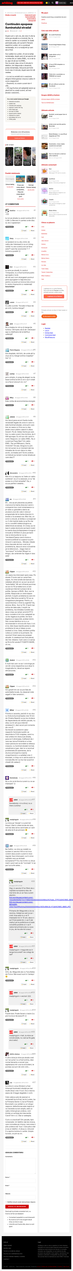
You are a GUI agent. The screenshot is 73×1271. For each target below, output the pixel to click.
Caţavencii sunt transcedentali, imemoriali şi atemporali (30, 17)
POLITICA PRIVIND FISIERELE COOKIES (14, 1256)
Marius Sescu (45, 258)
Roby (12, 238)
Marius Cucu (45, 254)
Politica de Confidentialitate (49, 1266)
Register (47, 328)
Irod (42, 237)
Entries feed (49, 333)
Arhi (8, 31)
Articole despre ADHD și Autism (50, 99)
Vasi (42, 279)
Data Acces (66, 1266)
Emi (11, 267)
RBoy (12, 398)
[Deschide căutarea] (52, 3)
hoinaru (43, 244)
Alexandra (14, 473)
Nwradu (43, 261)
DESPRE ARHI (7, 1248)
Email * (7, 1185)
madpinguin (14, 819)
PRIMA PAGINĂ (8, 1245)
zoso (42, 226)
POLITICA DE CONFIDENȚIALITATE (13, 1253)
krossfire (43, 251)
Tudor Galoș (44, 268)
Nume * (7, 1177)
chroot (39, 1266)
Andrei (43, 230)
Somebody (14, 778)
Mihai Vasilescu (45, 275)
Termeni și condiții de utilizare (12, 1251)
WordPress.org (50, 337)
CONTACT (6, 1259)
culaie (12, 302)
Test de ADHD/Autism (47, 102)
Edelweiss (44, 233)
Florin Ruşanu (15, 350)
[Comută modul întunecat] (47, 3)
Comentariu (9, 1156)
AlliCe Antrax (15, 1054)
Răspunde (10, 226)
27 (21, 31)
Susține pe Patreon (20, 138)
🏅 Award (23, 230)
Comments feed (50, 335)
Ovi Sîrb (43, 265)
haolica (12, 210)
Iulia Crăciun (45, 240)
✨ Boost (31, 230)
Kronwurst (44, 247)
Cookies (60, 1266)
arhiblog (7, 3)
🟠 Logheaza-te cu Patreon (54, 296)
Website (7, 1193)
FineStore (44, 23)
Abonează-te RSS (49, 316)
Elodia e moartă (10, 15)
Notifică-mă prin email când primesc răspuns (21, 1202)
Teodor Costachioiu (47, 272)
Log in (47, 330)
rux (11, 1082)
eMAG (43, 19)
